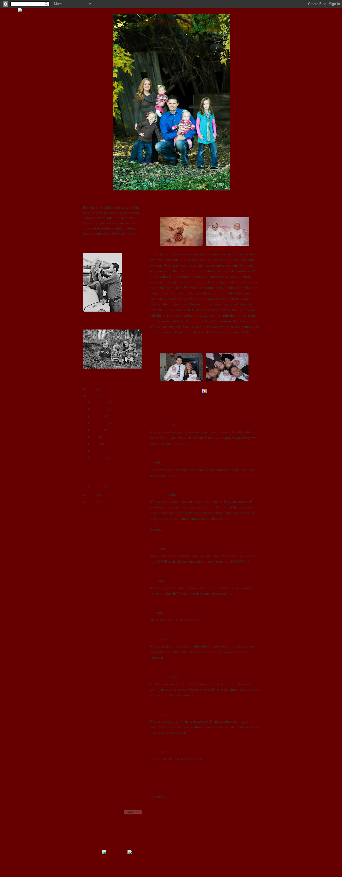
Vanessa (155, 639)
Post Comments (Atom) (186, 796)
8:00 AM (188, 398)
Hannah (155, 751)
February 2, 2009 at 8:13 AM (178, 450)
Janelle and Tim (94, 616)
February (98, 457)
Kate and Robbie (95, 647)
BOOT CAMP (93, 549)
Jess (152, 612)
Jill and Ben (91, 628)
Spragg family (93, 732)
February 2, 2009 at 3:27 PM (178, 627)
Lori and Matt (93, 677)
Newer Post (158, 786)
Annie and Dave (94, 537)
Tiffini (154, 714)
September (99, 422)
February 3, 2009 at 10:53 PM (179, 701)
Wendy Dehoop (94, 750)
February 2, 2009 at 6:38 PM (178, 664)
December (99, 402)
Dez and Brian (93, 586)
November (99, 409)
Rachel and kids (94, 708)
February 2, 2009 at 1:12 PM (178, 600)
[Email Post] (195, 398)
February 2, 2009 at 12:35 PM (179, 568)
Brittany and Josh (95, 555)
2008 (91, 495)
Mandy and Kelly (95, 683)
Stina (153, 580)
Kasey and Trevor (95, 641)
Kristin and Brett (95, 665)
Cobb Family (171, 22)
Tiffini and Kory (94, 744)
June (95, 436)
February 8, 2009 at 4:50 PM (178, 739)
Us (151, 462)
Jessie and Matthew (97, 623)
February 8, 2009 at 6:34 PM (178, 766)
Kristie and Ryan (95, 659)
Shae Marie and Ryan (98, 726)
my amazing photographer (102, 689)
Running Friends (95, 714)
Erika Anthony (93, 592)
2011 (91, 388)
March (96, 450)
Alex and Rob (93, 531)
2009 (91, 395)
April (95, 443)
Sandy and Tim (94, 720)
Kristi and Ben (93, 653)
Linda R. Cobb (160, 424)
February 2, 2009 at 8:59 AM (178, 482)
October (97, 415)
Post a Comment (161, 777)
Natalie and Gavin (96, 696)
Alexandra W (159, 676)
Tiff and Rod (92, 738)
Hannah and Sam (95, 604)
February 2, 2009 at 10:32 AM (179, 536)
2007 (91, 502)
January (97, 486)
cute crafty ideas (94, 580)
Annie (154, 548)
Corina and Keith (95, 574)
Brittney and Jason (96, 562)
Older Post (251, 786)
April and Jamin (94, 543)
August (97, 429)
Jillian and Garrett (96, 635)
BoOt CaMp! (100, 463)
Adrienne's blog (94, 525)
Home (205, 786)
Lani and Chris (93, 671)
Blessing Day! (163, 208)
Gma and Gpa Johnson (99, 598)
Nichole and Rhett (96, 701)
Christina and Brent (97, 568)
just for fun (99, 470)
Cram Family (159, 494)
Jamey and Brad (94, 610)
